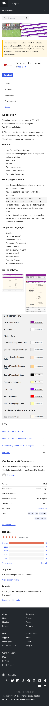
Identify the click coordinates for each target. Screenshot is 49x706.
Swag (29, 645)
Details (7, 83)
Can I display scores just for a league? (18, 446)
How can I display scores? (13, 431)
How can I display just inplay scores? (17, 438)
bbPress (7, 661)
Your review (7, 563)
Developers (7, 641)
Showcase (30, 614)
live (36, 513)
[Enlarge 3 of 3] (44, 317)
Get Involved (31, 633)
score (37, 518)
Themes (29, 618)
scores (43, 518)
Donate (30, 641)
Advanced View (8, 524)
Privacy (5, 626)
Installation (9, 95)
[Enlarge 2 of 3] (44, 277)
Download (8, 75)
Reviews (8, 89)
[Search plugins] (26, 18)
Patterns (29, 626)
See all (44, 563)
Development (10, 101)
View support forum (10, 580)
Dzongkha (12, 675)
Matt (5, 657)
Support (8, 107)
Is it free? (6, 453)
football (30, 513)
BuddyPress (8, 665)
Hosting (5, 622)
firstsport (22, 67)
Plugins (28, 622)
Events (28, 637)
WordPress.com (10, 653)
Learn (4, 633)
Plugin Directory (8, 10)
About (4, 614)
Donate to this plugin (11, 600)
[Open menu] (45, 3)
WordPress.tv (9, 645)
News (4, 618)
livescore (42, 513)
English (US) (42, 508)
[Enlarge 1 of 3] (20, 277)
